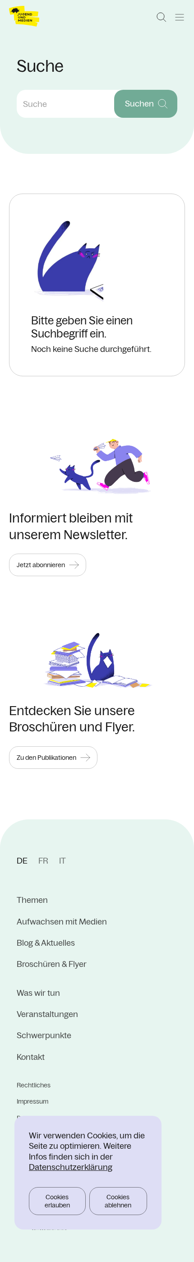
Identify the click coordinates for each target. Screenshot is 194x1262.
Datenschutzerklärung (70, 1167)
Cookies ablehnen (118, 1201)
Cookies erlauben (57, 1201)
